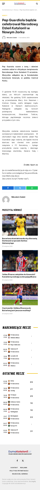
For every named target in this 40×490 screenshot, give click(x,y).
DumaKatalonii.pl (7, 10)
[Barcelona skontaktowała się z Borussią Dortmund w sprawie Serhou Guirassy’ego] (20, 225)
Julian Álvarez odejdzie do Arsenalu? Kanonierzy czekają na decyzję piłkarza (19, 275)
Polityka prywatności (19, 471)
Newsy (16, 10)
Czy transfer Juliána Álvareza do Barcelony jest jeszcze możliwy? (16, 309)
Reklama (23, 467)
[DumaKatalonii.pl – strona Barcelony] (20, 3)
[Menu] (3, 3)
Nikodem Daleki (12, 37)
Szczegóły (32, 481)
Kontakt (14, 467)
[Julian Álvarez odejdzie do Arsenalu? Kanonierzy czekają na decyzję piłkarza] (20, 261)
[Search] (37, 3)
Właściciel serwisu (20, 474)
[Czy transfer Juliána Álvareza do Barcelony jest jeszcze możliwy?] (20, 294)
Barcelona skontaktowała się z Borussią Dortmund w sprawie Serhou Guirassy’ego (19, 240)
